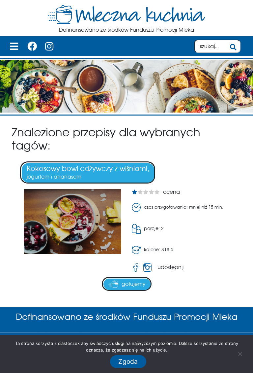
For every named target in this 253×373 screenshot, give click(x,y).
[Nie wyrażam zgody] (240, 354)
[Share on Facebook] (136, 267)
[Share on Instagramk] (149, 267)
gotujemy (134, 284)
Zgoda (128, 361)
